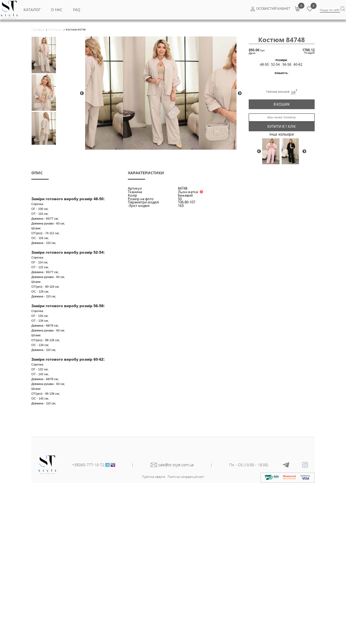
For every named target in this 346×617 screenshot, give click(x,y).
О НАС (56, 9)
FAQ (76, 9)
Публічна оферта (153, 477)
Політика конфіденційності (186, 477)
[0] (297, 8)
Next (240, 93)
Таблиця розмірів (278, 91)
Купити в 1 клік (281, 126)
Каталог (32, 9)
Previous (82, 93)
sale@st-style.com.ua (176, 464)
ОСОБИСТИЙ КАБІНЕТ (273, 8)
